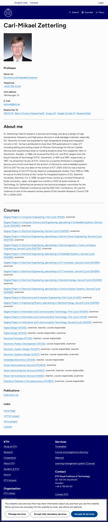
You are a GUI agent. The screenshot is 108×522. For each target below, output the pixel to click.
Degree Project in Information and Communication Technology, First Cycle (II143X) (45, 317)
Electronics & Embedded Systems (20, 77)
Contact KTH (61, 494)
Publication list (11, 395)
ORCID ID (8, 113)
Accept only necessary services (50, 514)
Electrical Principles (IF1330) (18, 338)
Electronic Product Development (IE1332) (24, 343)
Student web (20, 2)
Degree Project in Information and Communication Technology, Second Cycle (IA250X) (48, 322)
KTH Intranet (10, 480)
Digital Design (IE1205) (15, 327)
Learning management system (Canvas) (75, 463)
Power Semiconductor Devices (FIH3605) (25, 365)
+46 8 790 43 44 (12, 86)
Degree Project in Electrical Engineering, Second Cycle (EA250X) (36, 231)
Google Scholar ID (66, 113)
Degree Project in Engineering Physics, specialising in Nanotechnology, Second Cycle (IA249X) (51, 302)
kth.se (8, 2)
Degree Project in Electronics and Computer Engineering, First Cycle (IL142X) (42, 297)
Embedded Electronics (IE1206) (19, 359)
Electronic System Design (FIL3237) (22, 349)
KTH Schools (10, 498)
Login (101, 2)
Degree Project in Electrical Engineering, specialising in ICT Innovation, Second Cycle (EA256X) (52, 271)
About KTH (9, 463)
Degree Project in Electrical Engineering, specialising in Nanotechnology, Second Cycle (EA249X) (53, 280)
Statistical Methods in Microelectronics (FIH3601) (29, 381)
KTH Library (9, 493)
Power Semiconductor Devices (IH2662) (24, 375)
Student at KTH (11, 469)
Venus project (11, 421)
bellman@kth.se (12, 104)
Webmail (59, 457)
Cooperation (10, 457)
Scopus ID (51, 113)
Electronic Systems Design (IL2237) (22, 354)
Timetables (60, 446)
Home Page (9, 410)
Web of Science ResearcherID (29, 113)
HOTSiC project (12, 416)
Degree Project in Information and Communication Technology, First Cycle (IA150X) (46, 311)
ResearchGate (83, 113)
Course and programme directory (71, 452)
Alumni (7, 474)
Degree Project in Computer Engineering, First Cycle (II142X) (34, 217)
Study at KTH (10, 446)
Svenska (89, 12)
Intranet (34, 2)
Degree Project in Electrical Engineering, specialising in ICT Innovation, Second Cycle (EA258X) (52, 262)
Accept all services (84, 514)
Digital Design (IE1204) (15, 333)
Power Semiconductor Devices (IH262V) (24, 370)
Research (8, 452)
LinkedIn (8, 426)
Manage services (17, 514)
